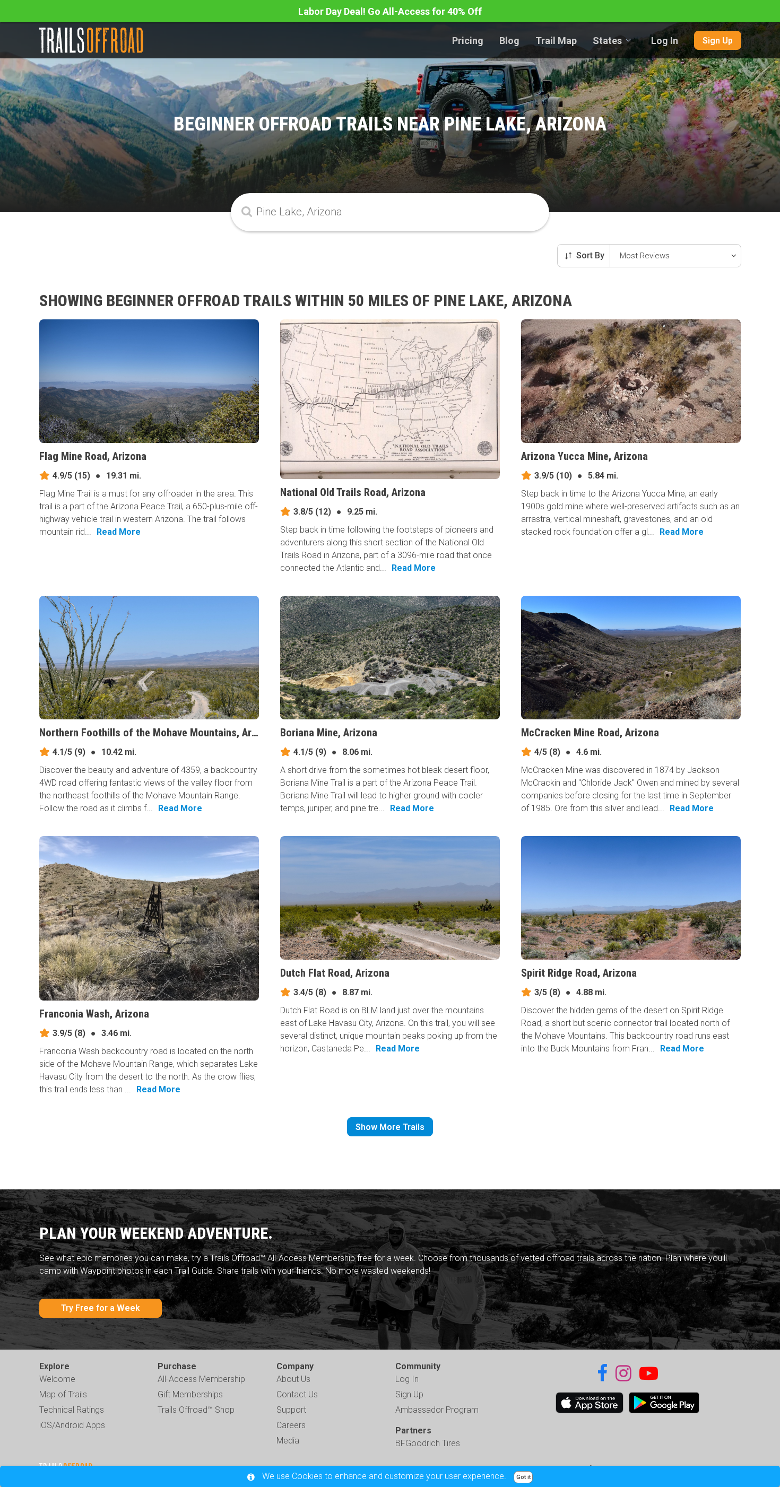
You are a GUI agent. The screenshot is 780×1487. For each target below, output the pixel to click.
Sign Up (718, 41)
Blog (509, 40)
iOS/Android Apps (72, 1425)
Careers (291, 1425)
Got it (523, 1477)
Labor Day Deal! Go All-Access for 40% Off (390, 11)
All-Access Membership (201, 1379)
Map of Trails (63, 1394)
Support (291, 1410)
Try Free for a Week (100, 1308)
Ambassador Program (437, 1410)
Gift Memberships (190, 1394)
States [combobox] (607, 40)
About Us (293, 1379)
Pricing (467, 40)
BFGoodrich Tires (427, 1443)
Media (287, 1441)
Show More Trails (390, 1127)
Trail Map (556, 40)
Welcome (57, 1379)
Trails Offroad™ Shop (196, 1410)
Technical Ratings (71, 1410)
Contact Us (297, 1394)
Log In (664, 40)
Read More (119, 532)
